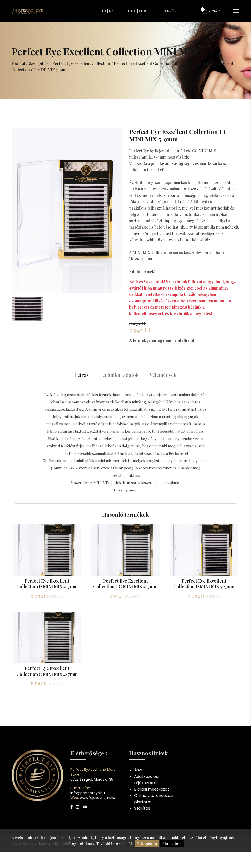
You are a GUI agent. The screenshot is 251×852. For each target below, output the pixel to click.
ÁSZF (138, 770)
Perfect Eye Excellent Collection (81, 63)
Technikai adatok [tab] (119, 375)
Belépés (168, 11)
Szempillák (39, 63)
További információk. (115, 843)
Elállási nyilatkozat (151, 789)
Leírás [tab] (82, 375)
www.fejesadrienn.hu (97, 797)
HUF (132, 11)
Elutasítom (172, 843)
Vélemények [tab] (163, 375)
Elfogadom (147, 843)
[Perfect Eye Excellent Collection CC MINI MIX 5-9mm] (67, 209)
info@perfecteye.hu (87, 792)
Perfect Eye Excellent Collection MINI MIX (152, 63)
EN (111, 11)
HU (103, 11)
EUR (142, 11)
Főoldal (18, 63)
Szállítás (142, 808)
